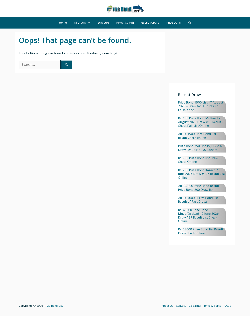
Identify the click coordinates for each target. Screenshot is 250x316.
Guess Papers (150, 22)
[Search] (66, 65)
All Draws (80, 22)
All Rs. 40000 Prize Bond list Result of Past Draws (198, 200)
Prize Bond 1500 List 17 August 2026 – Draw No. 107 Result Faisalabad (200, 106)
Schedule (103, 22)
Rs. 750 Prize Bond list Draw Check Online (198, 160)
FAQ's (227, 305)
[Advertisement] (202, 57)
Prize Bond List (53, 305)
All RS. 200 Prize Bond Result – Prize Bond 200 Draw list (199, 187)
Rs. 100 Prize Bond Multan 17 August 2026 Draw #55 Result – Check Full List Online (201, 122)
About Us (167, 305)
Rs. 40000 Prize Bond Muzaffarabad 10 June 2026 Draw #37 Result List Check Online (198, 215)
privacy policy (212, 305)
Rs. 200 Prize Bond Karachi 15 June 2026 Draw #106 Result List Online (201, 174)
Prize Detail (173, 22)
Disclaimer (195, 305)
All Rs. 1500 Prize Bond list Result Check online (197, 136)
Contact (181, 305)
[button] (190, 23)
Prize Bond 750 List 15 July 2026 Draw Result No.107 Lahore (201, 148)
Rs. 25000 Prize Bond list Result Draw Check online (200, 231)
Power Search (125, 22)
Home (63, 22)
